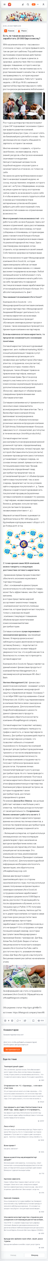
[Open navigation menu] (4, 4)
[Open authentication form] (43, 4)
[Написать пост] (23, 4)
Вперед (34, 1255)
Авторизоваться (13, 1049)
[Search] (28, 4)
